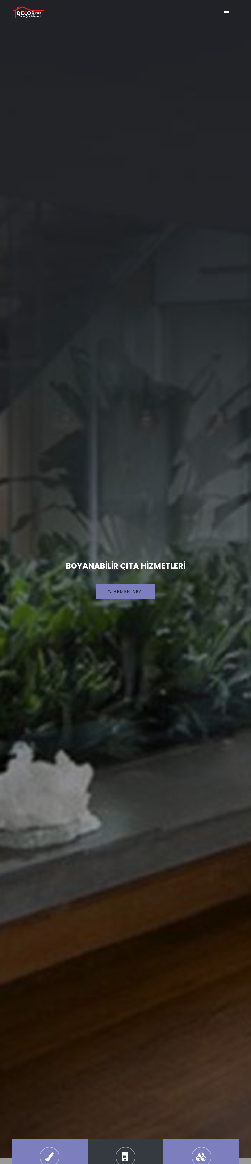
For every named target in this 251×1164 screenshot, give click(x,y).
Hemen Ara (128, 591)
